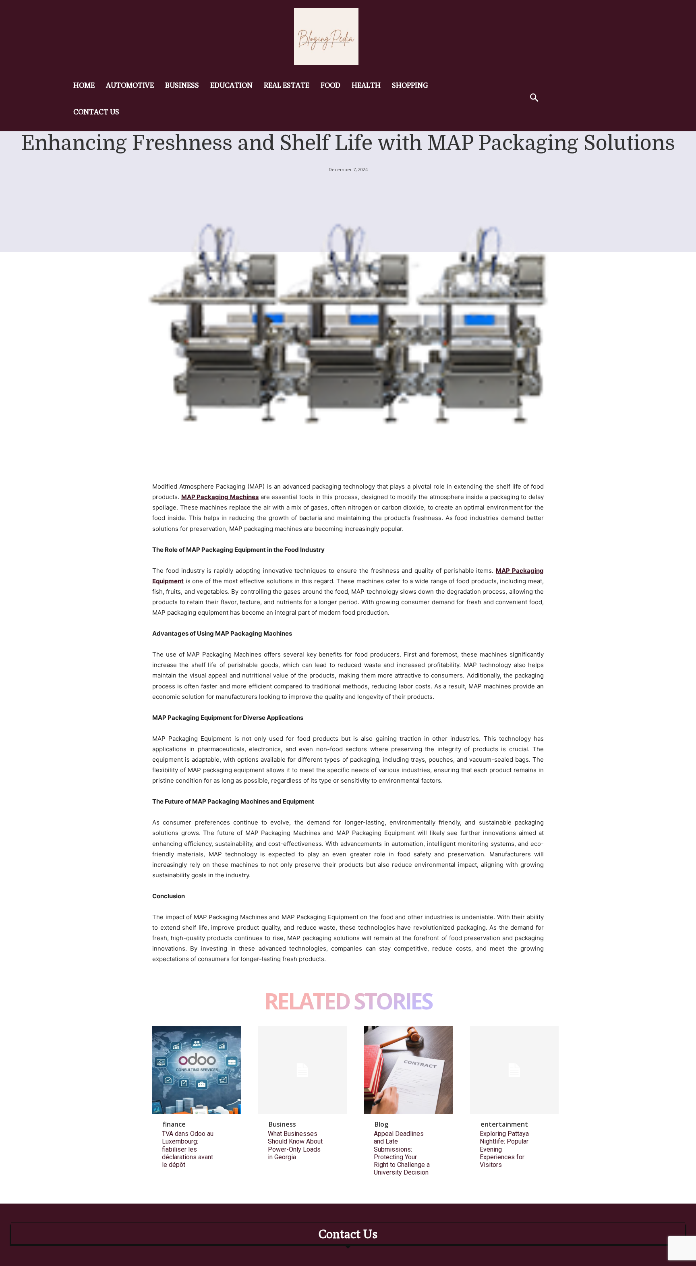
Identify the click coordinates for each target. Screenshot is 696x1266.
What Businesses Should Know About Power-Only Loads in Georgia (295, 1145)
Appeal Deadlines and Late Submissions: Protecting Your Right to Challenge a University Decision (402, 1153)
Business (282, 1124)
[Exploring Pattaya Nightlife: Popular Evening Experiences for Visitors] (514, 1070)
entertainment (504, 1124)
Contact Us (348, 1234)
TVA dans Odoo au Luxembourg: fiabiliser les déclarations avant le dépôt (187, 1149)
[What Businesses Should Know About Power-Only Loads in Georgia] (302, 1070)
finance (174, 1124)
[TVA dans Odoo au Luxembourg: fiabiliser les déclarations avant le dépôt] (196, 1070)
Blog (381, 1124)
